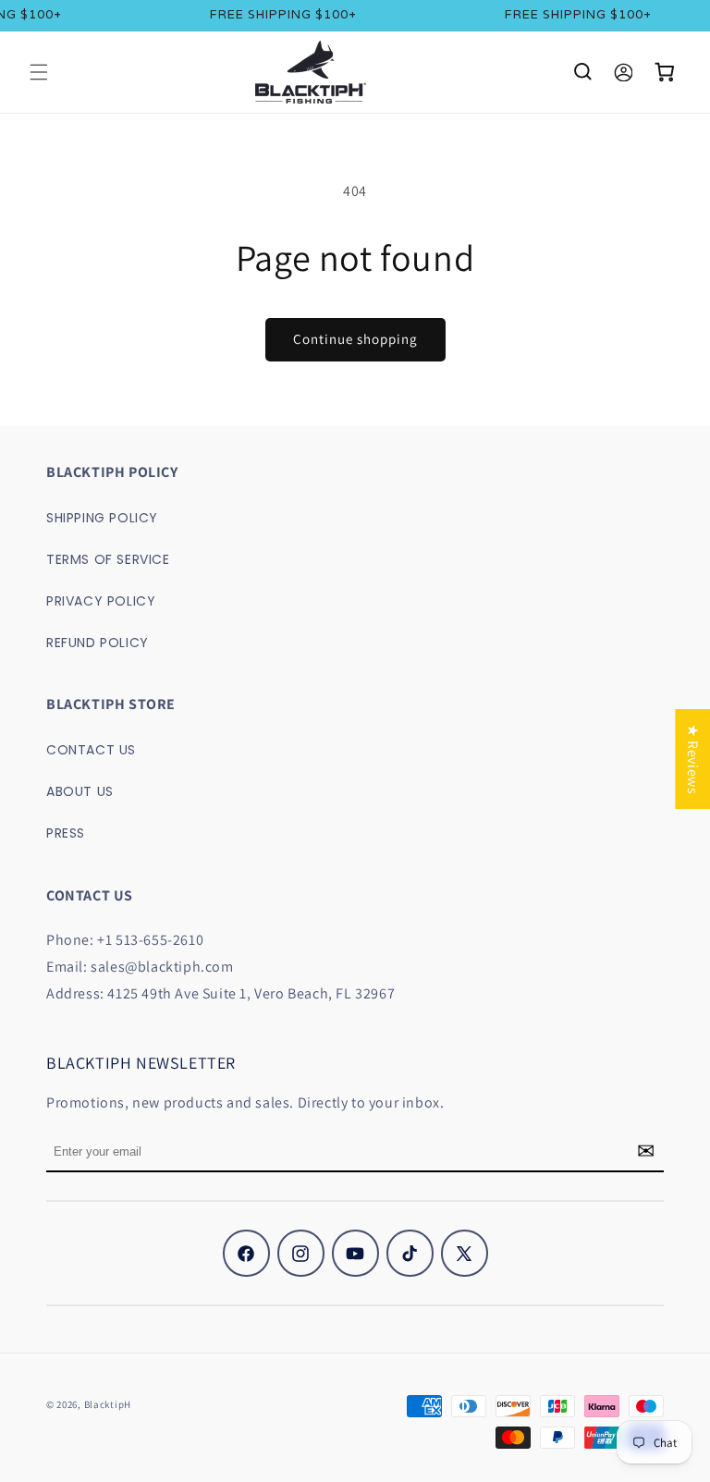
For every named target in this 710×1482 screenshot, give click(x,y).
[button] (38, 72)
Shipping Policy (102, 517)
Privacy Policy (100, 601)
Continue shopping (355, 339)
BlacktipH (107, 1404)
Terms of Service (108, 559)
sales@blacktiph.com (162, 966)
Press (65, 833)
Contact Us (91, 750)
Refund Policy (97, 642)
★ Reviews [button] (693, 758)
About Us (80, 791)
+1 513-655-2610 (150, 939)
